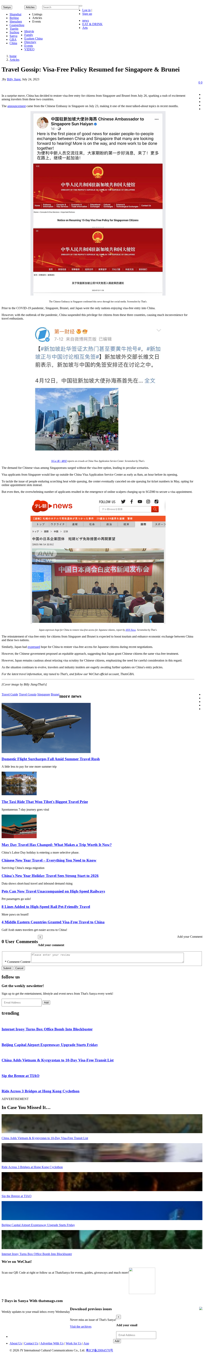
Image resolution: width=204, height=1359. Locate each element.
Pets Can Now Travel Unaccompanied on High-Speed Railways (53, 891)
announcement (16, 106)
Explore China (33, 38)
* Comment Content (17, 961)
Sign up (87, 13)
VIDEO (29, 49)
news (85, 20)
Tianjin (14, 28)
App (86, 1343)
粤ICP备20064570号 (99, 1350)
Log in (86, 10)
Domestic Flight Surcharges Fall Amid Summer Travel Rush (51, 759)
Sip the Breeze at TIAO (20, 1076)
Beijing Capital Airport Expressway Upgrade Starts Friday (50, 1045)
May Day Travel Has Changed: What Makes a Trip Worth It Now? (57, 845)
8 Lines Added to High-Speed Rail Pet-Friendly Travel (46, 907)
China (13, 43)
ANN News (131, 630)
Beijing (14, 18)
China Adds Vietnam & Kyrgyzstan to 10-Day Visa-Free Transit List (58, 1060)
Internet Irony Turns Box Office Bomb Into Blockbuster (47, 1029)
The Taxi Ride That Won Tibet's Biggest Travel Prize (45, 802)
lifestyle (29, 31)
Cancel (19, 968)
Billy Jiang (14, 79)
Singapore (43, 694)
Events (28, 45)
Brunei (55, 694)
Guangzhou (17, 25)
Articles (14, 59)
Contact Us (31, 1343)
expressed (34, 647)
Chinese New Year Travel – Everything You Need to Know (49, 860)
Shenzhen (16, 21)
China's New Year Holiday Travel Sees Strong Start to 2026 (50, 876)
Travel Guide (10, 694)
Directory (30, 42)
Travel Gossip (27, 694)
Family (28, 35)
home (13, 56)
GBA (13, 39)
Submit (7, 968)
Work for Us (73, 1343)
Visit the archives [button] (80, 1326)
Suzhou (14, 32)
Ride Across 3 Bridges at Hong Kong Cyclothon (40, 1091)
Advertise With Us (52, 1343)
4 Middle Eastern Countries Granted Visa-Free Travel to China (53, 922)
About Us (16, 1343)
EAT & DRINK (92, 24)
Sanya (7, 7)
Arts (85, 27)
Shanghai (15, 14)
